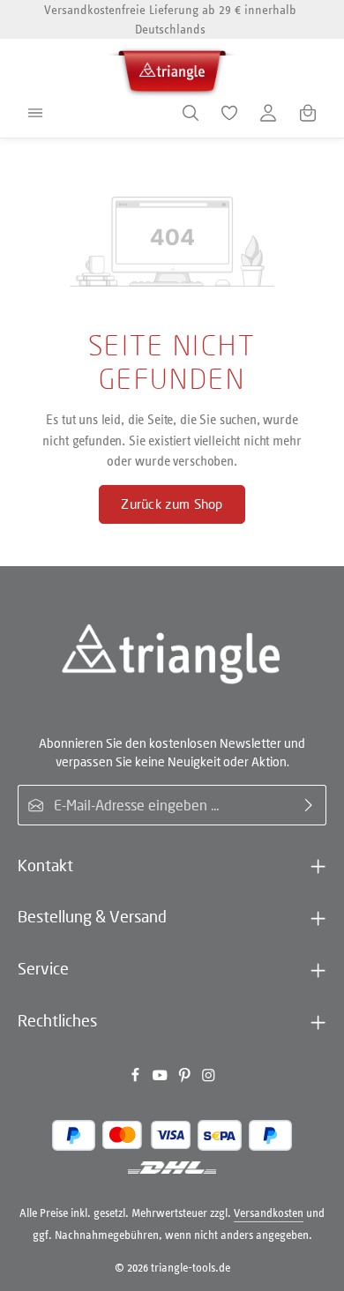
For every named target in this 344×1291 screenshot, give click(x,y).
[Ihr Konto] (268, 113)
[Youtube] (161, 1079)
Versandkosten (268, 1213)
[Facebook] (137, 1079)
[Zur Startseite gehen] (172, 68)
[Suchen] (190, 113)
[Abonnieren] (309, 805)
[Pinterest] (186, 1079)
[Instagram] (208, 1079)
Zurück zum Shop (171, 503)
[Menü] (35, 113)
